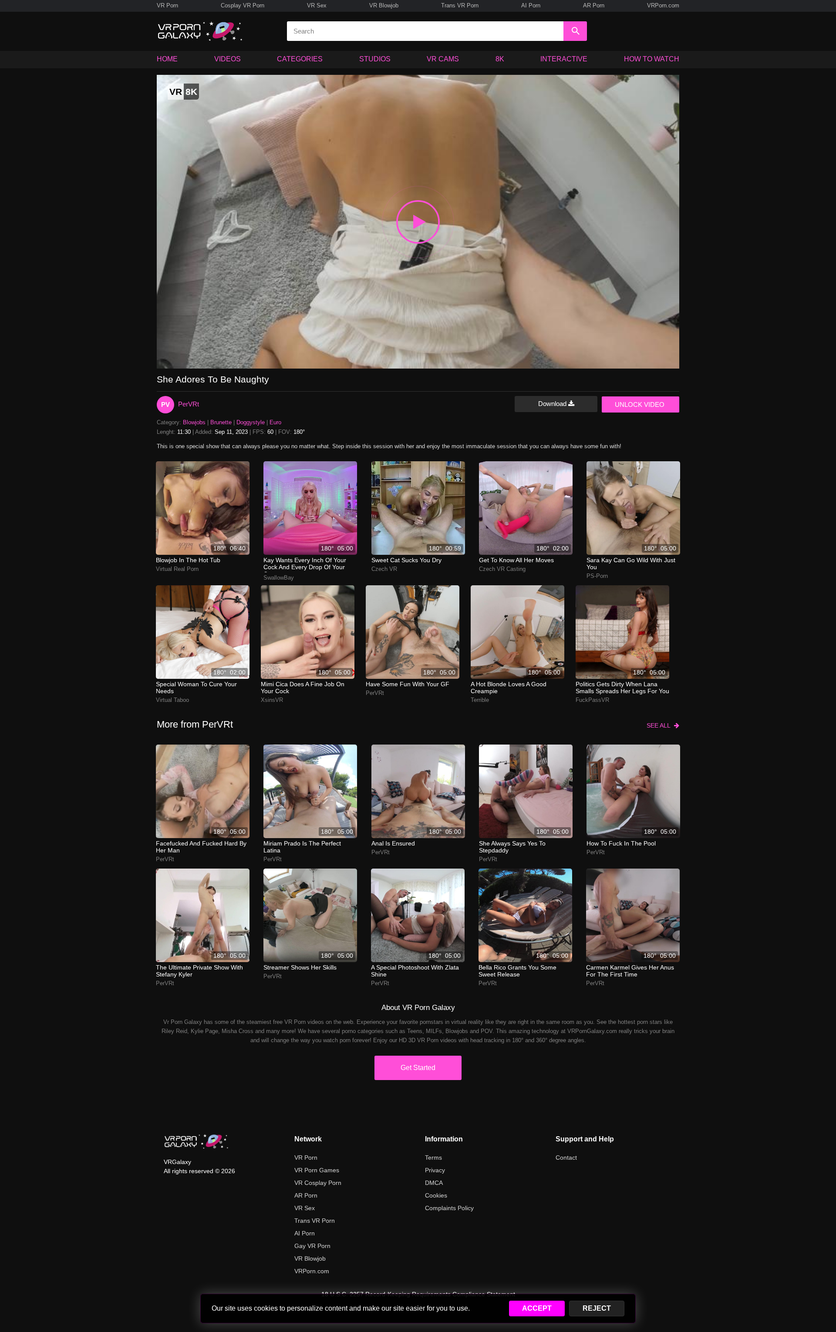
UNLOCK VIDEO (639, 404)
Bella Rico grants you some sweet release (517, 971)
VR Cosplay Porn (317, 1182)
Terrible (480, 700)
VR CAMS (443, 59)
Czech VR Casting (502, 569)
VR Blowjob (383, 5)
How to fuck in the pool (621, 843)
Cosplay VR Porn (242, 5)
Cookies (436, 1195)
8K (500, 59)
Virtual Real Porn (177, 569)
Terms (433, 1157)
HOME (167, 59)
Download (553, 403)
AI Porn (530, 5)
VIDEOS (227, 59)
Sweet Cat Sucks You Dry (406, 560)
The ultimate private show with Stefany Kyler (199, 971)
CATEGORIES (300, 59)
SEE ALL (660, 725)
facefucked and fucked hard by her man (201, 847)
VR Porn (167, 5)
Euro (275, 422)
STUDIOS (375, 59)
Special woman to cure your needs (196, 688)
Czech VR (384, 569)
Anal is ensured (393, 843)
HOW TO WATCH (651, 59)
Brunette (221, 422)
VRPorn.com (663, 5)
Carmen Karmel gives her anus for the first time (630, 971)
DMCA (434, 1182)
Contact (566, 1157)
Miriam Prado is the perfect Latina (302, 847)
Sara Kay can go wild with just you (631, 563)
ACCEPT (537, 1308)
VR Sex (317, 5)
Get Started (418, 1067)
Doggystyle (250, 422)
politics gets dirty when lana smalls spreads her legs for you (622, 688)
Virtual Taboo (172, 700)
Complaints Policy (449, 1208)
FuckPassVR (592, 700)
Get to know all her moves (516, 560)
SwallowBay (278, 577)
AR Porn (593, 5)
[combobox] (425, 31)
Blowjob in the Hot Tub (188, 560)
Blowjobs (194, 422)
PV (165, 404)
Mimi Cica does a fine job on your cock (302, 688)
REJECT (597, 1308)
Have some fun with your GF (407, 684)
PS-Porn (597, 576)
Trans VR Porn (460, 5)
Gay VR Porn (312, 1245)
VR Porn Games (316, 1170)
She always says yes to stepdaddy (512, 847)
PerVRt (188, 404)
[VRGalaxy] (196, 1141)
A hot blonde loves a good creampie (508, 688)
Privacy (435, 1170)
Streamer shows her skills (300, 967)
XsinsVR (272, 700)
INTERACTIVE (563, 59)
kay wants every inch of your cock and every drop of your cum (304, 564)
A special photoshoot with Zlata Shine (415, 971)
